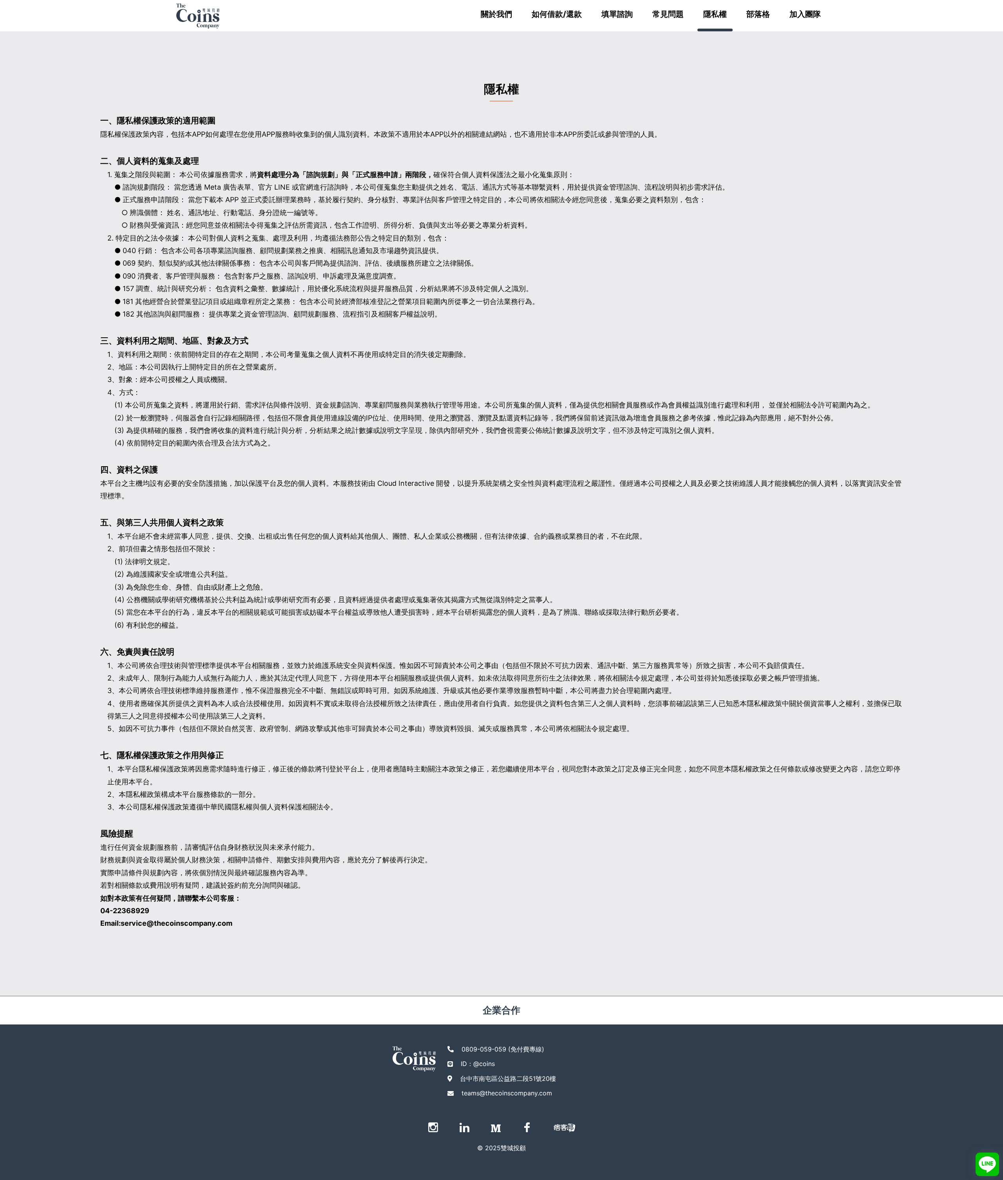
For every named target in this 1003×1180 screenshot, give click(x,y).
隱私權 (715, 14)
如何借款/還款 (557, 14)
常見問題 (668, 14)
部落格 (758, 14)
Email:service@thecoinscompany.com (166, 923)
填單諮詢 (617, 14)
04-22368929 (124, 911)
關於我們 (496, 14)
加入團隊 (805, 14)
